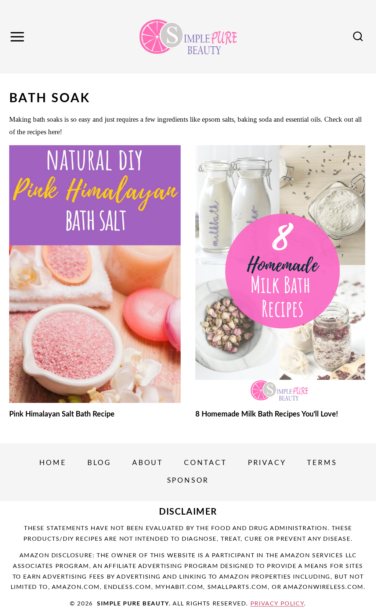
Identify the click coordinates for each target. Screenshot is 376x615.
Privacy (267, 463)
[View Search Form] (358, 37)
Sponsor (188, 480)
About (147, 463)
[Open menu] (18, 36)
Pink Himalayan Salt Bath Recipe (62, 414)
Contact (205, 463)
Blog (99, 463)
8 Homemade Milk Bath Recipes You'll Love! (266, 414)
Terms (322, 463)
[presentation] (95, 274)
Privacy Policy (277, 604)
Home (52, 463)
